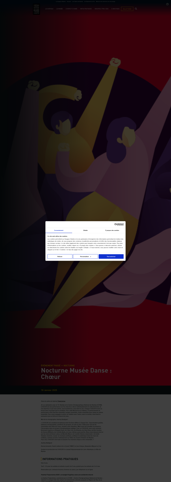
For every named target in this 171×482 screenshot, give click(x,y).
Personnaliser (84, 256)
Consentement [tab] (58, 230)
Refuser (59, 256)
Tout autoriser (111, 256)
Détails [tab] (85, 230)
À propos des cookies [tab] (112, 230)
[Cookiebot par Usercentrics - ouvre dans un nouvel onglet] (116, 224)
